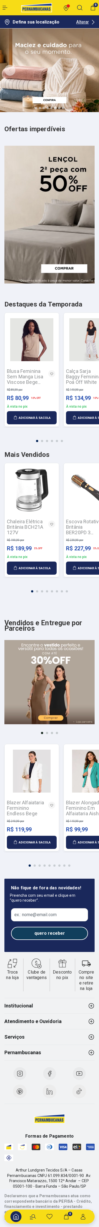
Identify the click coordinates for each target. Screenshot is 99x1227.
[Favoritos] (49, 1216)
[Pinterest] (20, 1091)
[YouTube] (79, 1073)
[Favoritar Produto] (52, 374)
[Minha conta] (83, 1216)
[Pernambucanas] (36, 7)
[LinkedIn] (49, 1091)
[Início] (15, 1216)
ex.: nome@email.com (35, 915)
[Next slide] (89, 70)
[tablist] (49, 438)
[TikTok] (79, 1091)
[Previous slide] (9, 70)
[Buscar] (32, 1216)
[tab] (36, 108)
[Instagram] (19, 1073)
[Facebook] (49, 1073)
